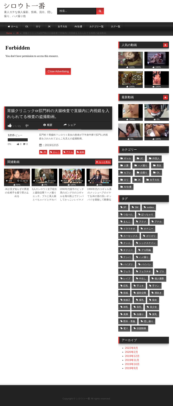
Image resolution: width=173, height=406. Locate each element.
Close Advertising (58, 71)
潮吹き (158, 292)
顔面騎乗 (141, 328)
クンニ (126, 243)
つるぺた (128, 214)
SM (136, 207)
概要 (49, 124)
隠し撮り (148, 321)
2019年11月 (132, 360)
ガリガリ (151, 236)
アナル (69, 152)
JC (141, 158)
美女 (159, 165)
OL (27, 26)
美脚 (125, 314)
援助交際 (141, 292)
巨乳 (125, 285)
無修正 (126, 300)
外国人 (155, 158)
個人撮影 (159, 278)
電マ (125, 328)
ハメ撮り (142, 165)
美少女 (153, 307)
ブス (161, 271)
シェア (71, 124)
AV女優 (78, 26)
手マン (155, 285)
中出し (142, 278)
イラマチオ (129, 228)
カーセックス (130, 236)
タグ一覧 (115, 26)
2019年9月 (131, 368)
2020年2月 (131, 352)
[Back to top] (162, 396)
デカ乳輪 (146, 250)
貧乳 (154, 314)
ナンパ (126, 257)
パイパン (146, 264)
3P (124, 207)
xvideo (150, 207)
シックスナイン (147, 243)
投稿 (125, 292)
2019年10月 (132, 364)
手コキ (140, 285)
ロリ (38, 26)
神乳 (125, 307)
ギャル (127, 158)
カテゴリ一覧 (96, 26)
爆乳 (141, 300)
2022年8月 (131, 348)
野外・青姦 (129, 321)
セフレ (127, 172)
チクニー (128, 250)
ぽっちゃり (147, 214)
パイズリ (128, 264)
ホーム (14, 26)
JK (49, 26)
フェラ (126, 271)
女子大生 (62, 26)
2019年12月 (132, 356)
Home (9, 33)
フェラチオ (145, 271)
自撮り (143, 172)
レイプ (126, 278)
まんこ (56, 152)
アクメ (142, 221)
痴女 (154, 300)
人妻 (126, 165)
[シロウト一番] (26, 6)
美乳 (139, 307)
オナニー (148, 228)
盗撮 (82, 152)
